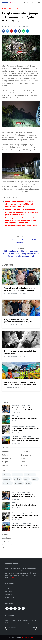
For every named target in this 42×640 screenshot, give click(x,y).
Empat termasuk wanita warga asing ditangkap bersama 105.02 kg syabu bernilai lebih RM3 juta (20, 204)
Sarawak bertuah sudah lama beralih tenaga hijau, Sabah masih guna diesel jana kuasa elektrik (20, 290)
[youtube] (19, 608)
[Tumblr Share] (19, 31)
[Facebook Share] (3, 31)
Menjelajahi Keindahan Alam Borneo (24, 418)
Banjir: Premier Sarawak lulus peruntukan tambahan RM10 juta (18, 320)
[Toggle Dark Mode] (32, 2)
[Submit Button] (34, 628)
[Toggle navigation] (38, 2)
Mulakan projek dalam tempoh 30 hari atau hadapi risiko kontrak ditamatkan (20, 383)
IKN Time (5, 548)
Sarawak (22, 405)
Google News (9, 594)
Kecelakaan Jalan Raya (18, 426)
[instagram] (27, 2)
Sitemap (8, 588)
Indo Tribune (7, 544)
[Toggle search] (35, 2)
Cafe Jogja (5, 541)
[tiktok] (23, 608)
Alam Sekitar (15, 405)
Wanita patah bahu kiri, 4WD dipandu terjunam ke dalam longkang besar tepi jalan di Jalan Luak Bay (21, 212)
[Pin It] (11, 31)
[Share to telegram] (27, 31)
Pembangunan (16, 436)
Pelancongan (15, 416)
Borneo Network (27, 637)
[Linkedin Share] (15, 31)
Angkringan (6, 538)
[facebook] (24, 2)
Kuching (27, 426)
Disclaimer (9, 591)
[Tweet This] (7, 31)
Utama (28, 405)
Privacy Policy (9, 597)
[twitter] (15, 608)
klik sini (11, 577)
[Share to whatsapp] (23, 31)
